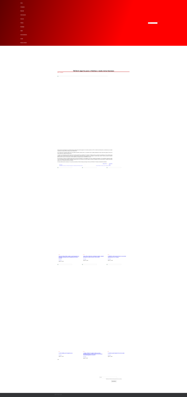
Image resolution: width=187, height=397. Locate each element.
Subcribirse (114, 381)
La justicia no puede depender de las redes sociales (116, 353)
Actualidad (61, 72)
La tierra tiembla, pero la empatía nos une (66, 353)
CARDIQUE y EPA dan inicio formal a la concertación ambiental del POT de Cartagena (117, 257)
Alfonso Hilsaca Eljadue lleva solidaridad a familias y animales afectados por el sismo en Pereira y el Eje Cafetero (93, 257)
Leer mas (84, 356)
